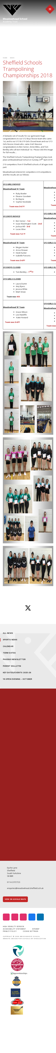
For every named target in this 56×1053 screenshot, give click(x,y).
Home (5, 58)
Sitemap (35, 929)
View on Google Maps (15, 899)
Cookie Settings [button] (30, 931)
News (12, 58)
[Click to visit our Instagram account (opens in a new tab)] (6, 917)
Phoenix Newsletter (14, 659)
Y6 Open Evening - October (17, 679)
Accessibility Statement (14, 929)
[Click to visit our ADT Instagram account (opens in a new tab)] (23, 917)
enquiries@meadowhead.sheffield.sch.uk (25, 888)
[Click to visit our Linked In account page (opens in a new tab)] (40, 917)
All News (8, 633)
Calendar (8, 646)
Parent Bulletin (12, 666)
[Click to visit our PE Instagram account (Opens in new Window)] (14, 917)
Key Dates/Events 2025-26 (17, 672)
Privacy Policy (10, 931)
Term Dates (9, 653)
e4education (40, 938)
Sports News (10, 640)
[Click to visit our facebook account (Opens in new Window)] (31, 917)
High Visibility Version (13, 926)
